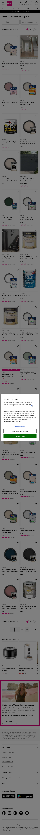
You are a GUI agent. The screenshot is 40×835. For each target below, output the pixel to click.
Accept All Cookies (20, 436)
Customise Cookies (20, 426)
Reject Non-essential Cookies (20, 431)
